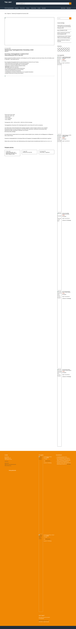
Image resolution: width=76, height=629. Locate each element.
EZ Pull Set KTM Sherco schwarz (49, 534)
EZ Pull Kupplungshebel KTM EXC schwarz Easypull (66, 370)
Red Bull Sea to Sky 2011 (27, 152)
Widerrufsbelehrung (8, 465)
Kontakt (39, 8)
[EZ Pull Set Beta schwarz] (41, 495)
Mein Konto (63, 8)
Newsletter (44, 8)
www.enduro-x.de (48, 141)
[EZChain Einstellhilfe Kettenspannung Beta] (59, 251)
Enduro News (33, 8)
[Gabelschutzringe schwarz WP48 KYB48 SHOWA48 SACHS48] (59, 95)
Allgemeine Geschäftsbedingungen (10, 464)
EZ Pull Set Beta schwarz (48, 456)
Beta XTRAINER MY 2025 (62, 30)
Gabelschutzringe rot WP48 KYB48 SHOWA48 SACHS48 (66, 136)
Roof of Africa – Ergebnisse (45, 152)
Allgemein (9, 13)
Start (5, 13)
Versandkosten (67, 62)
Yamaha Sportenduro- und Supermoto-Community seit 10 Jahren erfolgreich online (11, 153)
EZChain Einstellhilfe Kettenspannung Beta (65, 214)
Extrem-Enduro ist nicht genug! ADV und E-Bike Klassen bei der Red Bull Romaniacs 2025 (64, 26)
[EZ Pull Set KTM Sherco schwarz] (41, 573)
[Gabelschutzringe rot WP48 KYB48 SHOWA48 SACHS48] (59, 173)
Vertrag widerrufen (12, 470)
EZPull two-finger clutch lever (43, 620)
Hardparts (17, 8)
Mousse (27, 8)
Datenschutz (7, 463)
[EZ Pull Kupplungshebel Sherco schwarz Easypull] (59, 329)
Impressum (6, 461)
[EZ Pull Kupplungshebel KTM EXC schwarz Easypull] (59, 408)
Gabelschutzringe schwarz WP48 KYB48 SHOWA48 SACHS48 (66, 58)
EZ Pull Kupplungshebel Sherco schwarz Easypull (66, 292)
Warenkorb (69, 8)
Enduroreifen (22, 8)
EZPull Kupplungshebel (9, 8)
